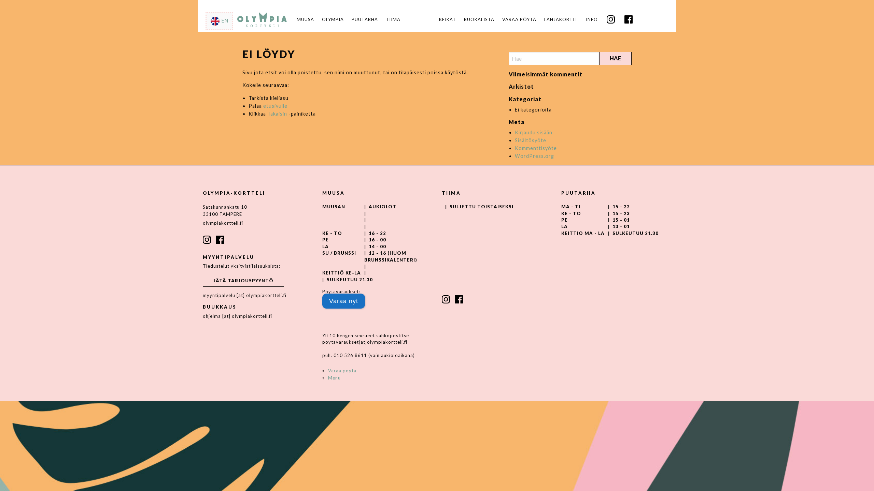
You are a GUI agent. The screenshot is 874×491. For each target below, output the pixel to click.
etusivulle (275, 106)
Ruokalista (479, 19)
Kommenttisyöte (536, 148)
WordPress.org (534, 156)
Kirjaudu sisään (533, 132)
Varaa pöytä (519, 19)
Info (592, 19)
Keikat (447, 19)
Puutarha (365, 19)
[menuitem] (447, 19)
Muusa (305, 19)
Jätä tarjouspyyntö (243, 280)
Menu (334, 378)
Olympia (333, 19)
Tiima (393, 19)
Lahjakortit (561, 19)
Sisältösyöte (530, 140)
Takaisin (277, 114)
